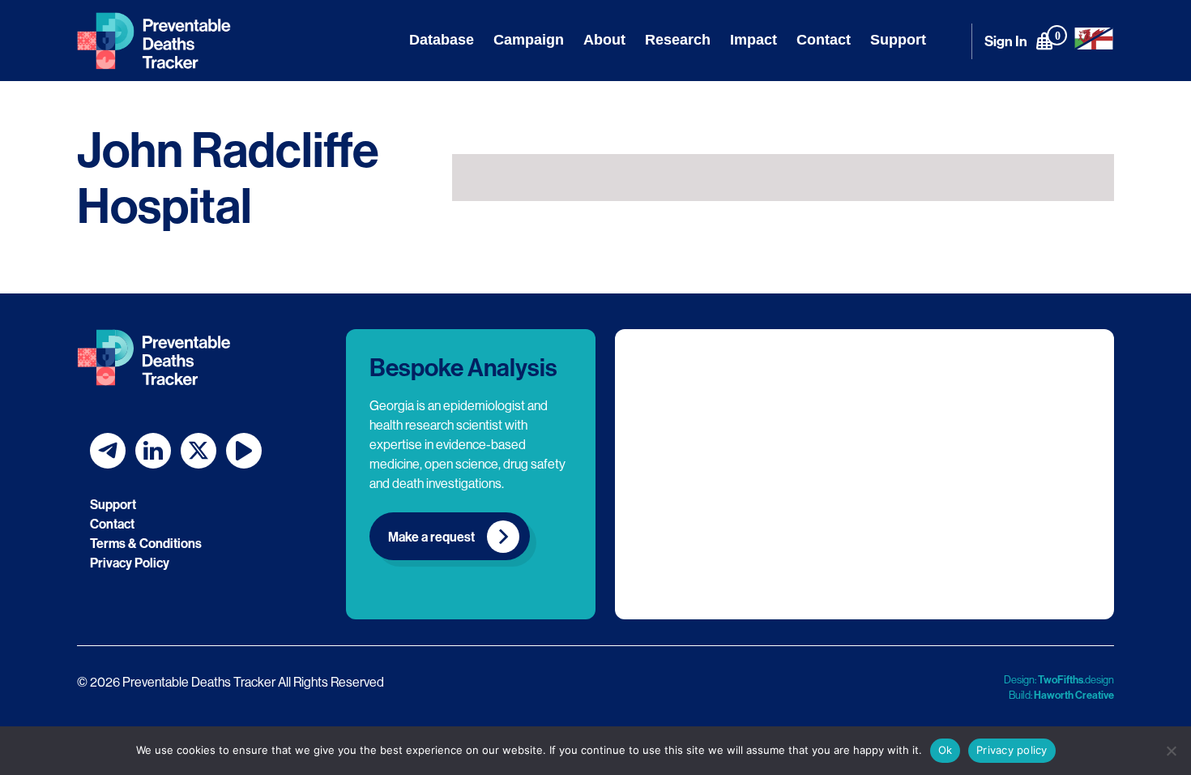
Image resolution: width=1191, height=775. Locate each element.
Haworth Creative (1074, 694)
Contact (823, 40)
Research (678, 40)
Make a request (431, 537)
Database (441, 40)
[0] (1044, 40)
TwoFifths (1060, 679)
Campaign (528, 40)
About (604, 40)
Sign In (1005, 41)
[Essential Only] (1171, 751)
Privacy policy (1012, 749)
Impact (753, 40)
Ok (945, 749)
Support (898, 40)
